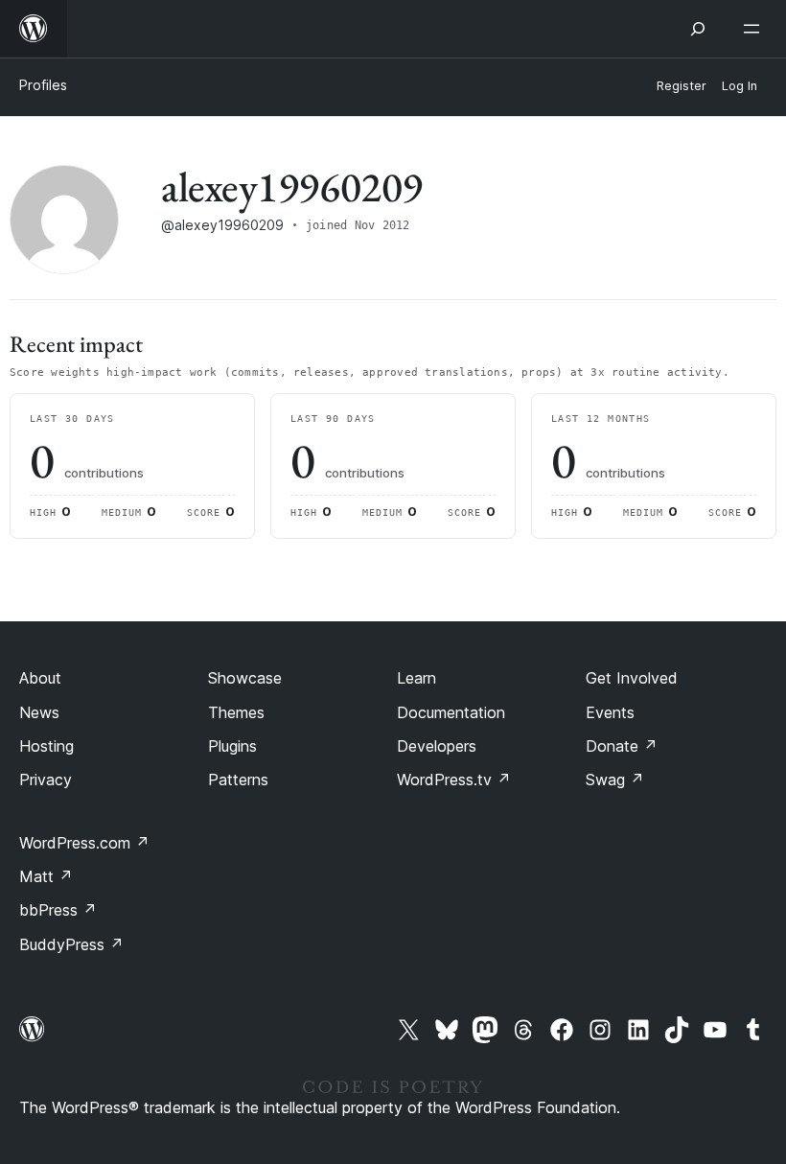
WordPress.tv (454, 779)
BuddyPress (71, 944)
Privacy (45, 779)
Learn (416, 677)
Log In (739, 86)
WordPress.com (84, 842)
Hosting (46, 746)
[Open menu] (755, 29)
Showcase (245, 677)
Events (610, 712)
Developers (436, 746)
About (40, 677)
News (39, 712)
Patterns (238, 779)
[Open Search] (698, 29)
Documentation (451, 712)
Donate (622, 746)
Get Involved (632, 677)
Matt (46, 876)
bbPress (58, 910)
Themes (236, 712)
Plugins (232, 746)
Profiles (43, 85)
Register (681, 86)
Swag (615, 779)
